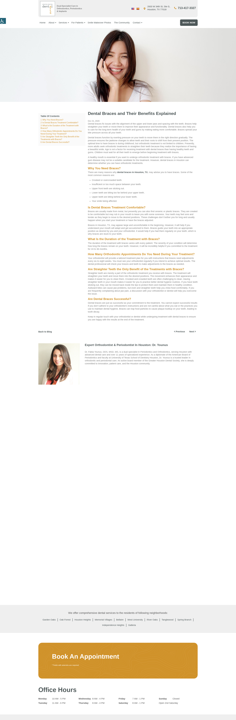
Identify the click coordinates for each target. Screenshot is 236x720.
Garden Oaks (49, 619)
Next (192, 331)
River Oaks (152, 619)
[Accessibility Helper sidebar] (3, 21)
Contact (136, 22)
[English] (132, 9)
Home (42, 22)
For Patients (77, 22)
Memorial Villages (103, 619)
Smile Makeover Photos (99, 22)
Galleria (132, 625)
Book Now (189, 22)
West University (135, 619)
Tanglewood (167, 619)
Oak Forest (65, 619)
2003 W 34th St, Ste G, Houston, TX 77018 (158, 8)
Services (63, 22)
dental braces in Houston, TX (132, 172)
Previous (180, 331)
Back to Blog (45, 332)
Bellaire (120, 619)
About (51, 22)
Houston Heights (82, 619)
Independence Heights (113, 625)
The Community (122, 22)
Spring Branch (184, 619)
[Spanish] (137, 9)
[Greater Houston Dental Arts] (47, 8)
